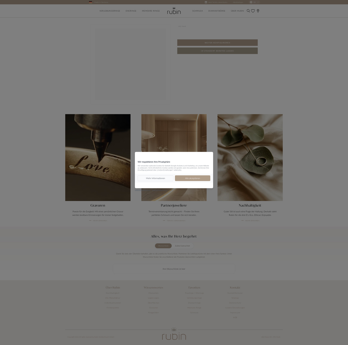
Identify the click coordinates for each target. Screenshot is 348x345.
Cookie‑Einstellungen (159, 190)
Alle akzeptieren (192, 178)
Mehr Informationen (155, 178)
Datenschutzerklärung (142, 190)
